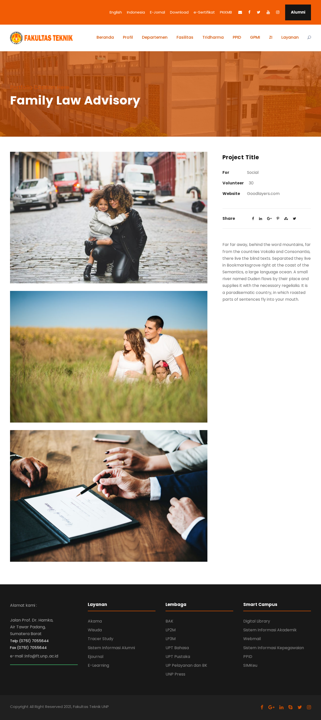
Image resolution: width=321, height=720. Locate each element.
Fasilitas (185, 37)
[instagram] (277, 12)
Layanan (290, 37)
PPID (237, 37)
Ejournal (95, 656)
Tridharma (213, 37)
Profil (128, 37)
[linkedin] (281, 707)
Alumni (298, 12)
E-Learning (98, 665)
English (116, 12)
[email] (240, 12)
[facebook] (249, 12)
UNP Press (175, 674)
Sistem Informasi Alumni (111, 648)
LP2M (171, 630)
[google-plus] (271, 707)
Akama (95, 621)
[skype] (290, 707)
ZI (270, 37)
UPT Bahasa (177, 648)
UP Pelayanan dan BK (186, 665)
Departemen (155, 37)
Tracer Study (100, 639)
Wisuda (95, 630)
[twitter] (258, 12)
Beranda (105, 37)
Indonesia (136, 12)
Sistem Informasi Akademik (270, 630)
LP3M (171, 639)
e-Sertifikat (204, 12)
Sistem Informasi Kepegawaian (273, 648)
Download (179, 12)
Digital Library (256, 621)
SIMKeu (250, 665)
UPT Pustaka (178, 656)
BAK (169, 621)
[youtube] (268, 12)
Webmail (252, 639)
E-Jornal (157, 12)
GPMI (255, 37)
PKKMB (226, 12)
